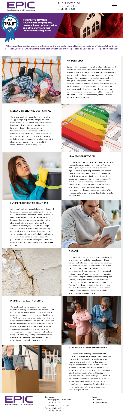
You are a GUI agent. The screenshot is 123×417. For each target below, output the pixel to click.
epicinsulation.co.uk (60, 405)
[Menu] (114, 5)
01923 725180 (71, 3)
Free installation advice (54, 408)
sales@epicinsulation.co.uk (59, 400)
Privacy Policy (101, 402)
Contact (99, 400)
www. (50, 405)
